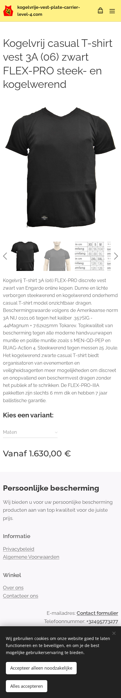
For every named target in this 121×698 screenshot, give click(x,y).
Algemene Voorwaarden (31, 557)
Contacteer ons (20, 596)
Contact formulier (97, 613)
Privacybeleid (18, 549)
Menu (112, 11)
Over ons (13, 588)
